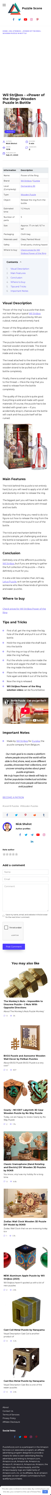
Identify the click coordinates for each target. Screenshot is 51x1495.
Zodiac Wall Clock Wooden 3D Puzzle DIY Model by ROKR (25, 1223)
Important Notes (19, 291)
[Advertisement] (25, 64)
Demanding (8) (28, 186)
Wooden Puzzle (28, 194)
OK (45, 1492)
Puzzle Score (32, 8)
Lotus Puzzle (9, 581)
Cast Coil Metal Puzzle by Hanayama (24, 1330)
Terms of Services (11, 1414)
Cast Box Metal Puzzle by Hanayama (24, 1381)
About (6, 1407)
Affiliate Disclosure (11, 1422)
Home (5, 31)
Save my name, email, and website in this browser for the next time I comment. (27, 916)
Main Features (18, 273)
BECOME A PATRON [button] (13, 797)
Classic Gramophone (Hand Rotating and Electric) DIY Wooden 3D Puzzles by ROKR (25, 1167)
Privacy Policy (9, 1418)
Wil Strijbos (26, 181)
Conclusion (16, 277)
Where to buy (18, 282)
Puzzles (10, 132)
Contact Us (8, 1411)
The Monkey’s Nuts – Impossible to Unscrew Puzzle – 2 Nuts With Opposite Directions (23, 1004)
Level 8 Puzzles (11, 806)
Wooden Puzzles (30, 806)
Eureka (36, 181)
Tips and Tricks (18, 286)
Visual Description (20, 269)
